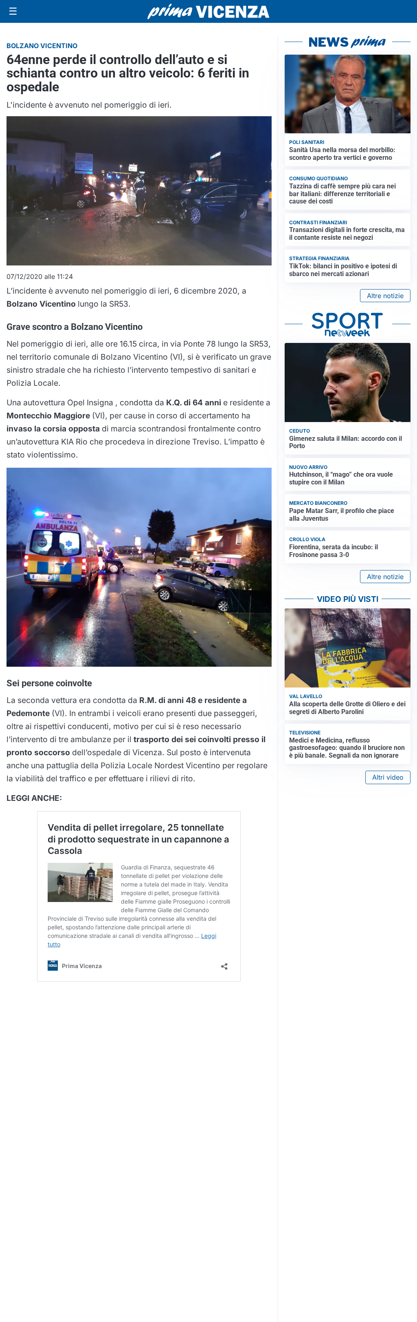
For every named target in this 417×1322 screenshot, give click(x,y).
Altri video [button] (388, 777)
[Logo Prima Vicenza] (208, 11)
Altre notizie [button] (385, 296)
